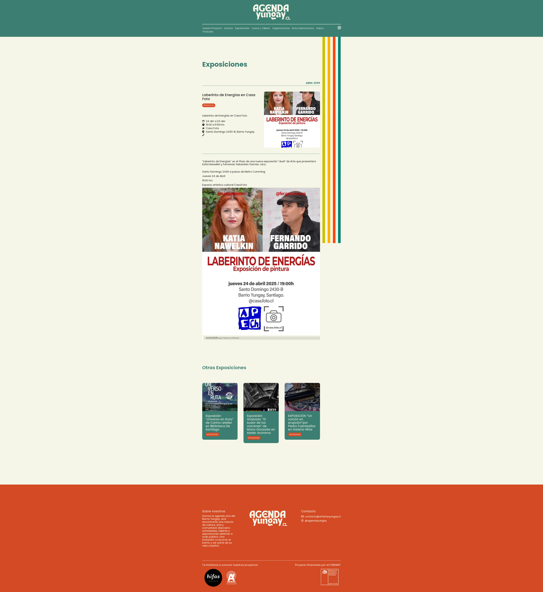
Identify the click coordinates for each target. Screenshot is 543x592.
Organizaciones (281, 28)
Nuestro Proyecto (212, 28)
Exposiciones (242, 28)
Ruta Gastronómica (303, 28)
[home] (271, 12)
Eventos (228, 28)
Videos (320, 28)
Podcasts (208, 31)
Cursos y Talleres (261, 28)
